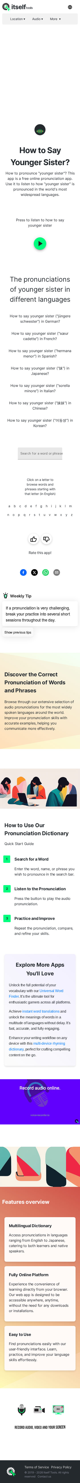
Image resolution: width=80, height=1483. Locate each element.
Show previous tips (17, 632)
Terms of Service (36, 1467)
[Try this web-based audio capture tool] (40, 1101)
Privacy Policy (61, 1467)
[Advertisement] (40, 67)
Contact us (44, 1476)
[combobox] (40, 453)
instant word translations (40, 1011)
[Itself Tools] (40, 1419)
